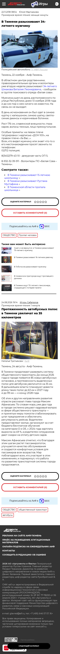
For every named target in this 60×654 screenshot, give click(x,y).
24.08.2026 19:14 (9, 302)
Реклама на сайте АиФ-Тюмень (21, 535)
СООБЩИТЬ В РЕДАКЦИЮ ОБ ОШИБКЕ (24, 554)
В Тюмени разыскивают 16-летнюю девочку (33, 257)
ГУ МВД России (39, 69)
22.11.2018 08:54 (9, 12)
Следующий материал (29, 646)
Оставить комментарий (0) (30, 213)
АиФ (27, 361)
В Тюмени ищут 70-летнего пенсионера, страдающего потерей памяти (32, 286)
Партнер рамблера (27, 640)
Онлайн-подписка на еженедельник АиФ (28, 546)
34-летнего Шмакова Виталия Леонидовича (29, 88)
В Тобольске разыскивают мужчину (30, 267)
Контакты (8, 550)
